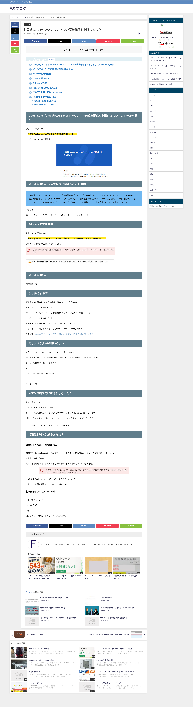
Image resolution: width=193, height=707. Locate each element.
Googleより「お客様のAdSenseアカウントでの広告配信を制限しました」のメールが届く (72, 65)
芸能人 (152, 184)
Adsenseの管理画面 (40, 74)
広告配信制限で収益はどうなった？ (47, 92)
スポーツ (153, 111)
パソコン (153, 132)
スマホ (152, 116)
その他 (152, 121)
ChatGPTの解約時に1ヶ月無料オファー (164, 84)
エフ (143, 33)
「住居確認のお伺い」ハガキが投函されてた (166, 79)
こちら (163, 206)
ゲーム (152, 105)
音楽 (151, 195)
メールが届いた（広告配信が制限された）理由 (52, 69)
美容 (151, 179)
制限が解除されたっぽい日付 (44, 104)
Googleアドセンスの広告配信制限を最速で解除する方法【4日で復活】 (65, 334)
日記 (151, 163)
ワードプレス (155, 142)
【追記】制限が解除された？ (44, 97)
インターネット (155, 95)
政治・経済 (154, 153)
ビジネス (27, 24)
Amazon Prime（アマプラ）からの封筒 (164, 73)
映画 (151, 169)
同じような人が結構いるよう (44, 88)
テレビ (152, 127)
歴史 (151, 174)
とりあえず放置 (38, 83)
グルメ (152, 100)
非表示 (51, 59)
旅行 (151, 158)
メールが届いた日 (39, 78)
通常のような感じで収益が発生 (45, 101)
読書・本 (153, 190)
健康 (151, 148)
